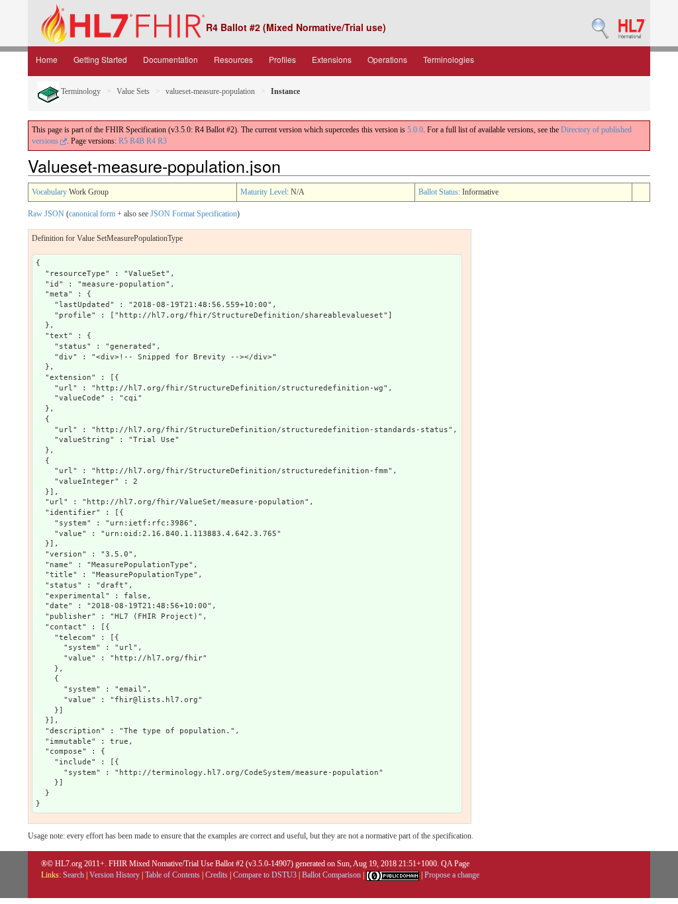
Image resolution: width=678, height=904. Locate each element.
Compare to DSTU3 (265, 875)
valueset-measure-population (210, 91)
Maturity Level (263, 192)
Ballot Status (438, 192)
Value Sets (133, 91)
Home (47, 59)
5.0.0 (415, 129)
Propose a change (451, 875)
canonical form (92, 213)
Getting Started (100, 59)
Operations (387, 59)
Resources (233, 59)
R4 (151, 141)
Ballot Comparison (331, 875)
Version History (114, 875)
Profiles (282, 59)
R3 (162, 141)
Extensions (332, 59)
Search (73, 875)
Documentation (170, 59)
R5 (123, 141)
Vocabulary (49, 192)
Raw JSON (46, 213)
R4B (137, 141)
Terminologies (448, 59)
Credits (216, 875)
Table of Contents (172, 875)
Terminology (80, 91)
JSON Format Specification (193, 213)
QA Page (455, 863)
